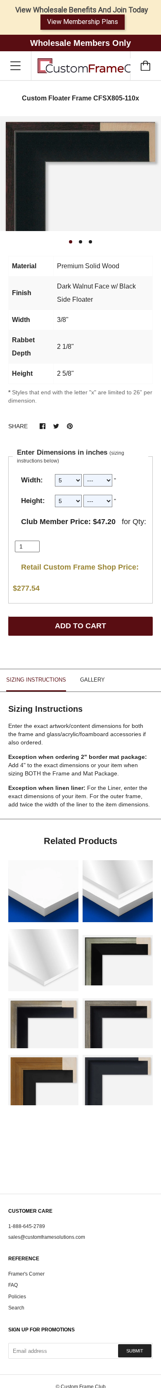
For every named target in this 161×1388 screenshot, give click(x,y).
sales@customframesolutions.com (46, 1237)
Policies (17, 1297)
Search (16, 1308)
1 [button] (70, 241)
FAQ (13, 1285)
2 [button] (80, 241)
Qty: (139, 522)
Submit (134, 1350)
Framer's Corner (26, 1274)
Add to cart (80, 626)
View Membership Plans (82, 22)
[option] (80, 173)
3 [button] (90, 241)
